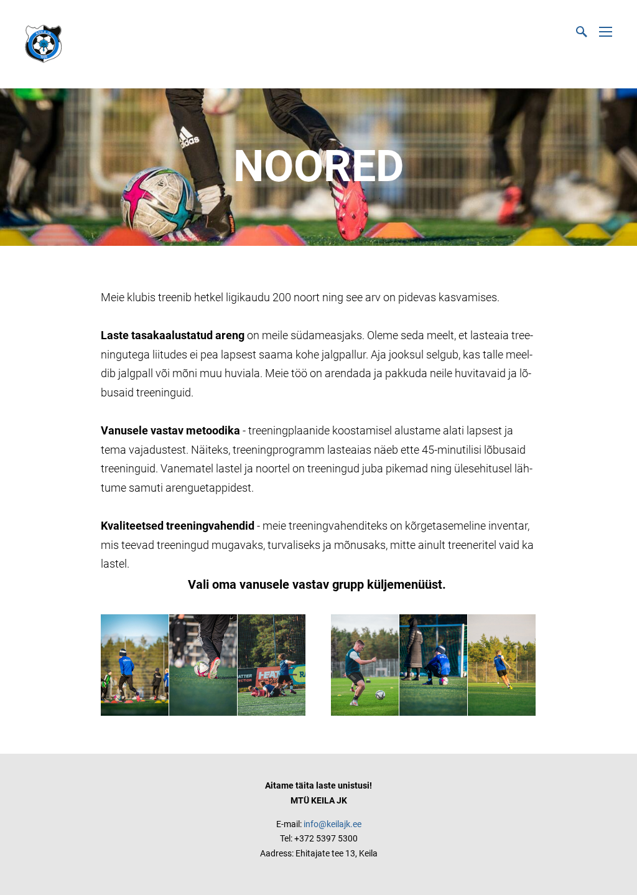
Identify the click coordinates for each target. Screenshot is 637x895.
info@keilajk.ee (332, 824)
